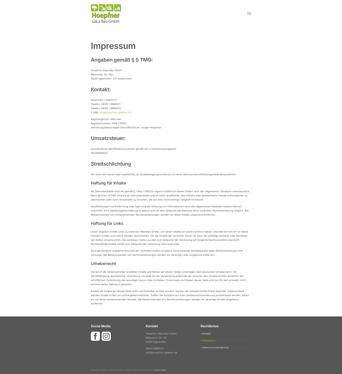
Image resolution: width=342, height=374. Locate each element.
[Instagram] (106, 336)
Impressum (208, 340)
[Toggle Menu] (249, 13)
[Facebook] (95, 336)
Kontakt (206, 333)
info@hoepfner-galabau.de (115, 112)
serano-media (160, 370)
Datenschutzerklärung (215, 347)
